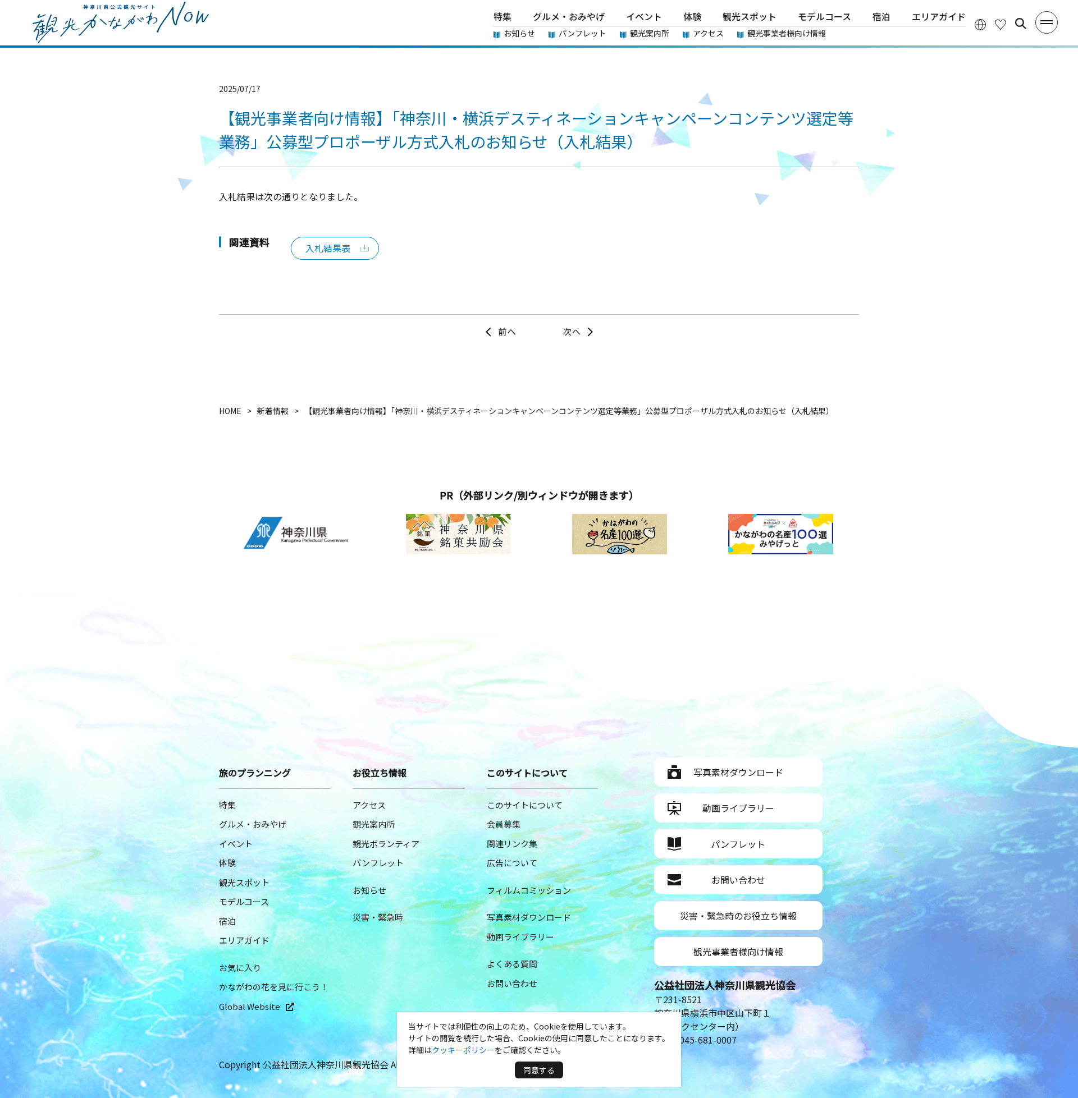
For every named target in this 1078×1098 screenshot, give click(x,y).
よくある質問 (512, 964)
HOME (230, 410)
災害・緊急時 (378, 917)
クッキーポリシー (463, 1049)
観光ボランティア (386, 843)
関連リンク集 (512, 843)
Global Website (249, 1006)
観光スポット (749, 16)
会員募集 (503, 824)
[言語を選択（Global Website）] (980, 24)
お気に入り (240, 967)
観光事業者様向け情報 (786, 33)
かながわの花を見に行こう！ (273, 987)
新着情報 (273, 410)
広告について (512, 863)
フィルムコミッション (529, 890)
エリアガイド (939, 16)
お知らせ (519, 33)
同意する (539, 1070)
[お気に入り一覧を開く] (1000, 24)
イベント (644, 16)
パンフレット (582, 33)
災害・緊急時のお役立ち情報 (738, 915)
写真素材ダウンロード (529, 917)
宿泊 (881, 16)
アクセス (708, 33)
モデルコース (824, 16)
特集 (502, 16)
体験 (692, 16)
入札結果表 (327, 248)
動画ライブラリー (520, 937)
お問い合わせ (512, 983)
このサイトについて (525, 805)
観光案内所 (649, 33)
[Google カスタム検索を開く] (1020, 23)
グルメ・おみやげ (569, 16)
